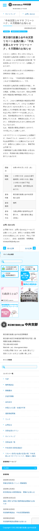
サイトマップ (10, 436)
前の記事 (10, 248)
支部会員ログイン (12, 431)
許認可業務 (9, 396)
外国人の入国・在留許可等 (15, 408)
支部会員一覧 (10, 442)
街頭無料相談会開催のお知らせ (14, 521)
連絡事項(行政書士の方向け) (19, 31)
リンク (7, 419)
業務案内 (8, 390)
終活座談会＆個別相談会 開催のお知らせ (19, 492)
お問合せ (8, 425)
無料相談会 (9, 385)
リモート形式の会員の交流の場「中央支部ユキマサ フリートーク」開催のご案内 (20, 455)
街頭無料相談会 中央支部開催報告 (16, 512)
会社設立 (8, 402)
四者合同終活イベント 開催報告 (15, 483)
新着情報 (6, 31)
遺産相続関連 (10, 413)
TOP (7, 379)
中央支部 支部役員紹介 (13, 448)
